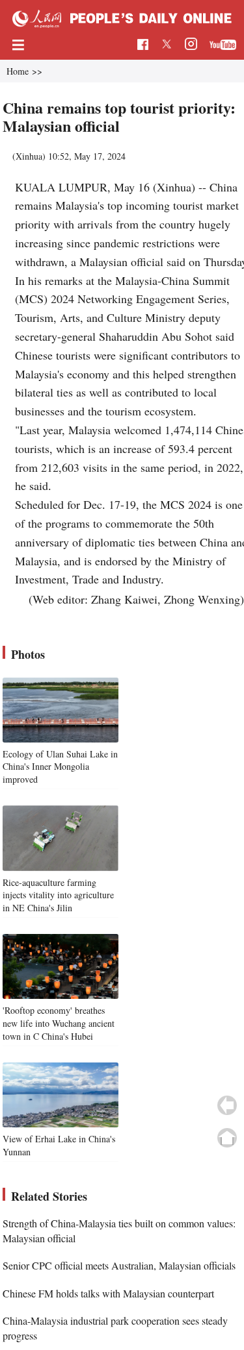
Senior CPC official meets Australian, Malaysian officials (119, 1265)
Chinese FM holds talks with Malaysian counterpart (108, 1293)
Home (18, 71)
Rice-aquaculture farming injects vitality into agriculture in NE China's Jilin (58, 895)
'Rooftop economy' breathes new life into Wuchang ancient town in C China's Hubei (59, 1023)
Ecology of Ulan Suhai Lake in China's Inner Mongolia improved (60, 766)
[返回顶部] (227, 1138)
